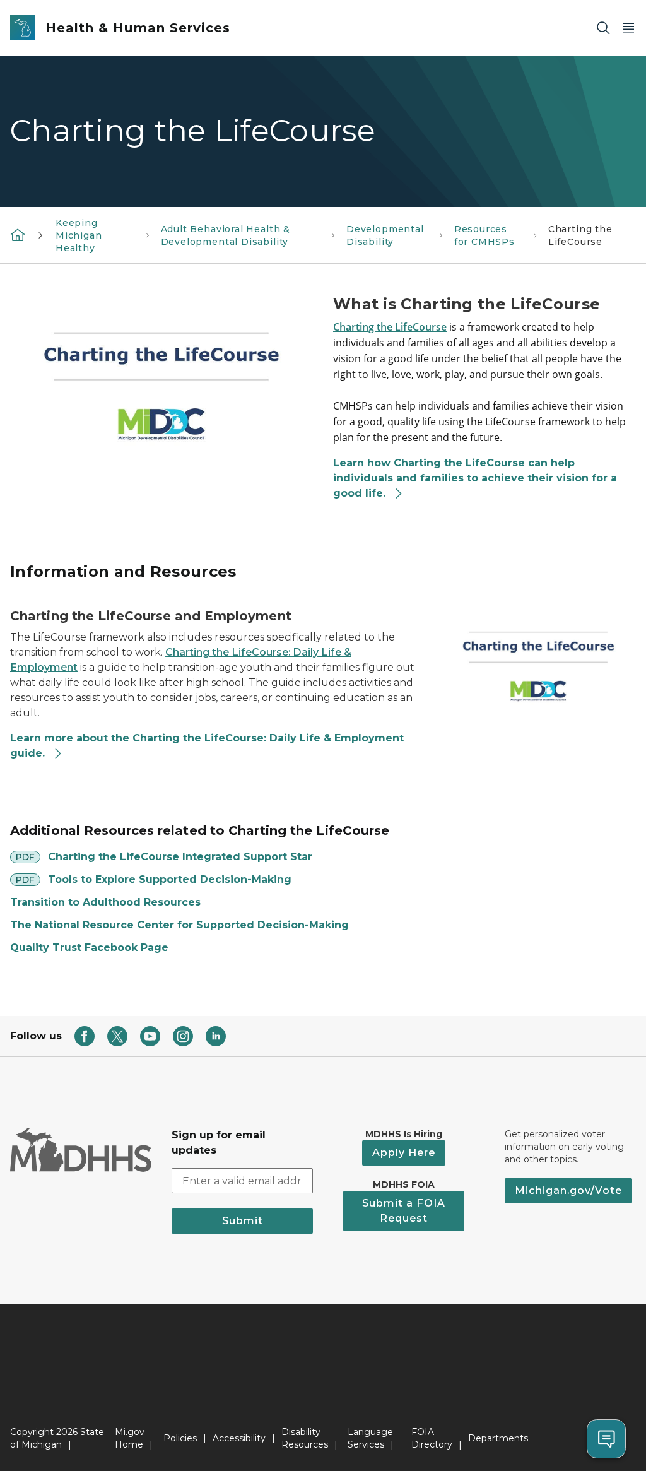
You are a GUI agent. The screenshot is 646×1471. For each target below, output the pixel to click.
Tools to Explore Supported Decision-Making (169, 879)
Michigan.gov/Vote (568, 1190)
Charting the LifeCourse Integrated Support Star (180, 857)
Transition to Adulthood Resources (105, 902)
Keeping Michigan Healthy (79, 235)
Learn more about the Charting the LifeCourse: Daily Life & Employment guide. (207, 745)
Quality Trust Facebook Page (89, 948)
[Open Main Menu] (628, 28)
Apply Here (403, 1153)
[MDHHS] (17, 234)
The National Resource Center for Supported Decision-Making (179, 925)
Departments (498, 1438)
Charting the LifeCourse (390, 327)
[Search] (603, 28)
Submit (242, 1221)
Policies (180, 1438)
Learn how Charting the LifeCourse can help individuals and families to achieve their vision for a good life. (475, 478)
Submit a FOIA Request (403, 1210)
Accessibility (239, 1438)
